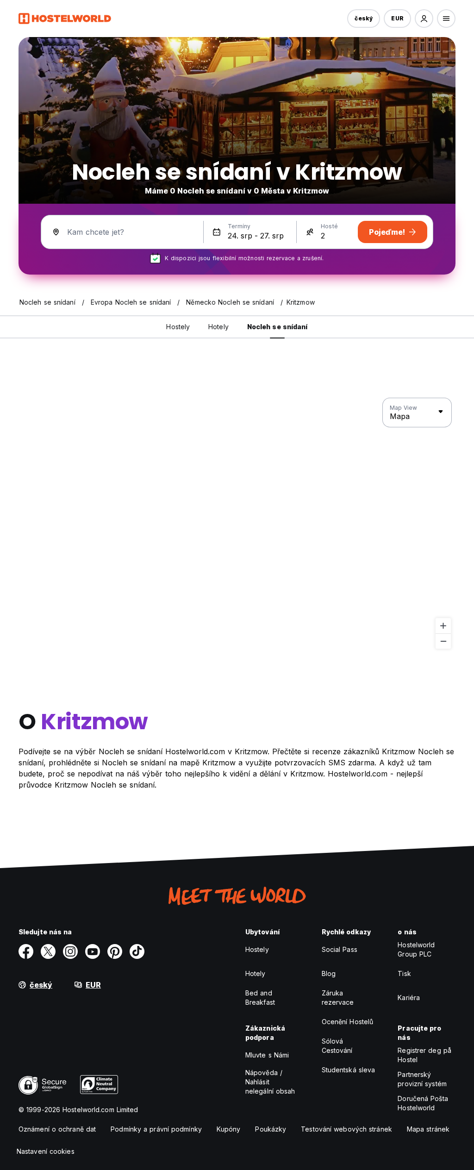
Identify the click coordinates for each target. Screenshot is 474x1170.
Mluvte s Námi (267, 1055)
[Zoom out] (443, 641)
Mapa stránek (428, 1129)
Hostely (257, 949)
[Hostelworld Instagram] (70, 951)
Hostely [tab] (178, 327)
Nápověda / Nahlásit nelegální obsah (270, 1082)
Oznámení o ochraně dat (57, 1129)
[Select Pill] (424, 18)
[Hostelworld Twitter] (48, 951)
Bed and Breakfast (260, 997)
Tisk (404, 973)
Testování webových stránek (346, 1129)
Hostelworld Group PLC (416, 949)
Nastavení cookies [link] (46, 1151)
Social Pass (339, 949)
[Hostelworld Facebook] (26, 951)
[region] (237, 523)
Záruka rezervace (338, 997)
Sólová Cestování (337, 1045)
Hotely (255, 973)
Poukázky (270, 1129)
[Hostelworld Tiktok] (137, 951)
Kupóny (229, 1129)
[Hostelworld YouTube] (92, 951)
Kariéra (409, 997)
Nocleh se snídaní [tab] (277, 327)
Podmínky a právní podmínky (156, 1129)
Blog (329, 973)
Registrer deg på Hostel (424, 1055)
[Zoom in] (443, 625)
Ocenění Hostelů (348, 1022)
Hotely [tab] (218, 327)
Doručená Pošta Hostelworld (423, 1103)
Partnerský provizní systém (422, 1079)
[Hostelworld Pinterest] (114, 951)
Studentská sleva (348, 1070)
